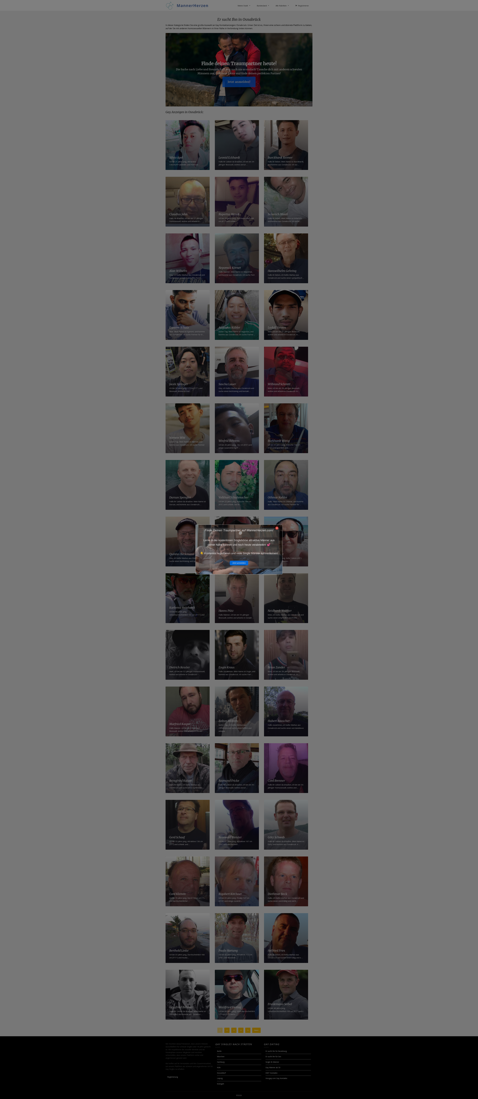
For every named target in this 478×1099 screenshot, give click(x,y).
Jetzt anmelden (239, 563)
